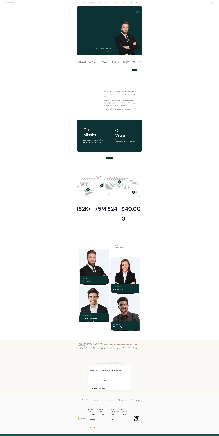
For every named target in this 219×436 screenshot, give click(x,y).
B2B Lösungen (92, 419)
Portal (101, 411)
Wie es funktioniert (115, 411)
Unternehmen (92, 414)
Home (91, 411)
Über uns (113, 419)
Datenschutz (124, 411)
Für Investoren (93, 422)
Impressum (124, 414)
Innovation (92, 416)
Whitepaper (102, 414)
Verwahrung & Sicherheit (116, 416)
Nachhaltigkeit (93, 424)
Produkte (113, 414)
